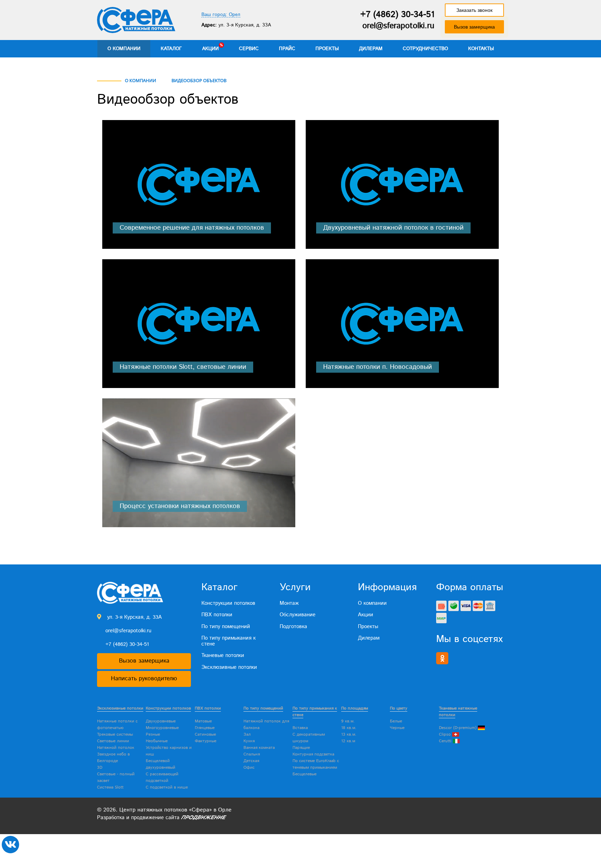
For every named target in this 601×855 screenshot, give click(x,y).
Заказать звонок (474, 10)
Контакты (481, 48)
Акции (210, 48)
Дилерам (371, 48)
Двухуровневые (161, 721)
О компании (124, 48)
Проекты (327, 48)
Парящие (301, 748)
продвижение (147, 817)
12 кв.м (348, 741)
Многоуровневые (162, 728)
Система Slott (110, 787)
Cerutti (446, 741)
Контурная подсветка (313, 754)
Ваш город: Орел (220, 14)
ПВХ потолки (216, 614)
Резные (153, 734)
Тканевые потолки (222, 655)
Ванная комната (259, 748)
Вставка (300, 728)
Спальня (251, 754)
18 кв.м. (348, 728)
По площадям (354, 708)
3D (99, 767)
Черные (397, 728)
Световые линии (113, 741)
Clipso (445, 734)
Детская (251, 761)
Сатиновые (205, 734)
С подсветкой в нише (167, 787)
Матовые (203, 721)
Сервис (249, 48)
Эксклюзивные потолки (229, 667)
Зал (247, 734)
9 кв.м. (348, 721)
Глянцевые (205, 728)
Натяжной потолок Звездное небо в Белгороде (115, 754)
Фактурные (205, 741)
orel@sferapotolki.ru (398, 26)
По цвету (398, 708)
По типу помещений (225, 626)
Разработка (111, 817)
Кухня (249, 741)
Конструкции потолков (228, 603)
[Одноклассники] (442, 658)
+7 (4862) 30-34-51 (397, 14)
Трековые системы (115, 734)
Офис (249, 767)
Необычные (157, 741)
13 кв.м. (348, 734)
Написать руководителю (144, 678)
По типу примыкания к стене (228, 641)
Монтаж (289, 603)
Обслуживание (297, 614)
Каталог (171, 48)
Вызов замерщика (474, 26)
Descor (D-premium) (458, 728)
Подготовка (293, 626)
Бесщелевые (304, 774)
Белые (396, 721)
